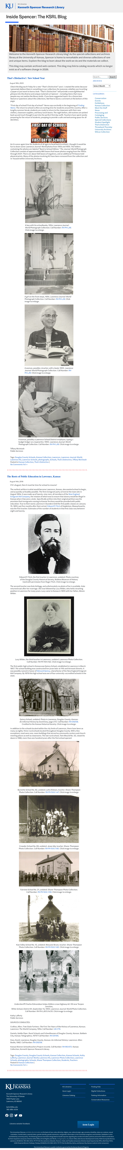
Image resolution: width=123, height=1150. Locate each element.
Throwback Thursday (103, 127)
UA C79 (57, 1029)
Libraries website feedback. (20, 1123)
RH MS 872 (67, 1046)
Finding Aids (96, 1086)
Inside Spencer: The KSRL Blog (36, 16)
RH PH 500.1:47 (52, 792)
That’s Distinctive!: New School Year (26, 78)
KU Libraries (22, 4)
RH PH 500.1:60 (52, 848)
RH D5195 (54, 1035)
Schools (53, 459)
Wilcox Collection (102, 131)
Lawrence (56, 457)
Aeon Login (66, 1091)
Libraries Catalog (68, 1095)
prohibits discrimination (33, 1132)
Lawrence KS (15, 459)
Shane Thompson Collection (49, 1060)
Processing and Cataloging (101, 113)
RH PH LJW (66, 227)
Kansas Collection (43, 457)
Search (113, 76)
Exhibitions (99, 103)
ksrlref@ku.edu (12, 1107)
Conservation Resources (100, 1099)
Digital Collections (98, 1091)
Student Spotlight (102, 122)
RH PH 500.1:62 (52, 947)
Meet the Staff (101, 107)
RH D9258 (73, 721)
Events (98, 100)
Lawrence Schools (29, 459)
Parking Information (98, 1095)
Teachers (73, 1060)
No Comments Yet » (19, 464)
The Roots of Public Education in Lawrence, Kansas (34, 476)
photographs (43, 459)
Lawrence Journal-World (71, 457)
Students (65, 1060)
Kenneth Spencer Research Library (41, 7)
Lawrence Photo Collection (62, 1057)
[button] (88, 1124)
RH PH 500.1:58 (45, 892)
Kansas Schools (72, 1055)
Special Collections (103, 119)
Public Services (101, 117)
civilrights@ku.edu (63, 1139)
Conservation (100, 98)
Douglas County (21, 1055)
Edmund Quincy (43, 670)
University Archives (103, 129)
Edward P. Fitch (53, 506)
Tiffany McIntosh (80, 459)
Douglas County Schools (25, 457)
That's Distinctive (64, 459)
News (97, 110)
